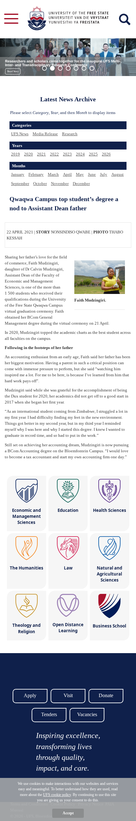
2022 (54, 154)
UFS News (19, 133)
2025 (93, 154)
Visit (68, 695)
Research (69, 133)
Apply (30, 695)
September (20, 183)
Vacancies (87, 714)
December (81, 183)
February (36, 174)
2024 (80, 154)
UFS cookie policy (57, 794)
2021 (41, 154)
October (40, 183)
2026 (106, 154)
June (92, 174)
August (117, 174)
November (60, 183)
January (17, 174)
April (67, 174)
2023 (67, 154)
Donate (106, 695)
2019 (15, 154)
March (53, 174)
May (80, 174)
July (103, 174)
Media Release (45, 133)
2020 (28, 154)
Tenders (49, 714)
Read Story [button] (13, 71)
